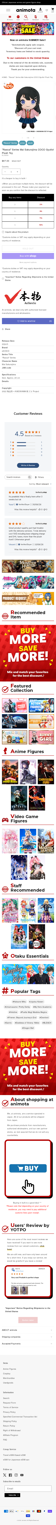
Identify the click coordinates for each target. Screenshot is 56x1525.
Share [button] (7, 329)
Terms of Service (10, 1407)
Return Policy (9, 1425)
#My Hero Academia (42, 1007)
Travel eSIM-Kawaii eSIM (14, 1455)
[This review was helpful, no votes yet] (40, 509)
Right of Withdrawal (12, 1430)
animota (24, 1520)
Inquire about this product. (17, 232)
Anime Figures (9, 1369)
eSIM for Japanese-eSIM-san (16, 1459)
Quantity (5, 166)
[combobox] (40, 484)
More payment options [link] (28, 262)
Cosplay (6, 1373)
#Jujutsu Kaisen (36, 1001)
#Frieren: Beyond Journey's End (21, 1017)
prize (22, 143)
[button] (8, 10)
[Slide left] (22, 138)
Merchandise (9, 1378)
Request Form (9, 1402)
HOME (4, 77)
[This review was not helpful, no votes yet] (44, 509)
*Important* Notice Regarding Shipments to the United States (29, 278)
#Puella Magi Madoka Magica (34, 1012)
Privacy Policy (9, 1412)
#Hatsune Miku (19, 1001)
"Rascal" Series (10, 143)
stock (30, 143)
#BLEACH (46, 1022)
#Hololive (13, 1012)
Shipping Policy (10, 1421)
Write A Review (28, 465)
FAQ (5, 1439)
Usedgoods (8, 1382)
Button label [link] (28, 1320)
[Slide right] (34, 138)
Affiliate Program (10, 1435)
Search (6, 1398)
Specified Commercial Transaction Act (20, 1416)
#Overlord (44, 1017)
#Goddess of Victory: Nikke (27, 1022)
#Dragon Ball (28, 1028)
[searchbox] (16, 477)
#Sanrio (8, 1022)
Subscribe (12, 1495)
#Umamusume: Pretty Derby (17, 1007)
